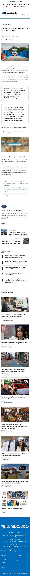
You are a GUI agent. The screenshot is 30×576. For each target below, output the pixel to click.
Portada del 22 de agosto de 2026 (11, 508)
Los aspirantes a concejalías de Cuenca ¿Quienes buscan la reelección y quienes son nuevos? (16, 280)
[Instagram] (6, 550)
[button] (22, 14)
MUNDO (3, 567)
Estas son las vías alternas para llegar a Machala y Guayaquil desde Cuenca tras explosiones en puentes (16, 189)
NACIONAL (4, 562)
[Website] (6, 223)
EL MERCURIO (4, 573)
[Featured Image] (15, 304)
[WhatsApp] (12, 39)
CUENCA (3, 559)
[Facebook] (2, 39)
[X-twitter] (14, 550)
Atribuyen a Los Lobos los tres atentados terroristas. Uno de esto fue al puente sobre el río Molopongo (15, 183)
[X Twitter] (9, 39)
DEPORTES (4, 565)
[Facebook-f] (3, 550)
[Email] (6, 39)
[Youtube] (10, 550)
